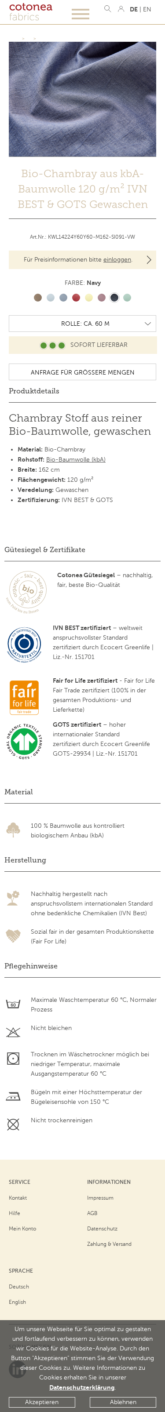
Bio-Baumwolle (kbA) (76, 459)
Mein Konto (22, 1229)
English (17, 1302)
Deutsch (19, 1287)
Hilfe (14, 1213)
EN (147, 9)
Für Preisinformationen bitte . (78, 259)
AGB (92, 1213)
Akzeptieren (42, 1402)
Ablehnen (123, 1402)
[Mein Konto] (121, 8)
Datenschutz (102, 1229)
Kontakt (18, 1198)
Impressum (100, 1198)
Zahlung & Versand (109, 1244)
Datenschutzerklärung (81, 1387)
